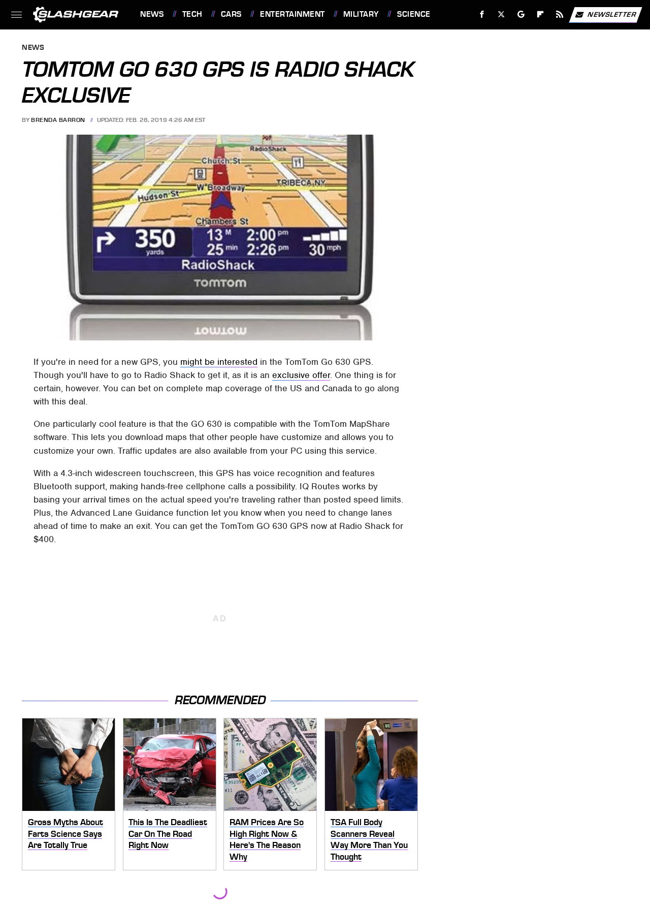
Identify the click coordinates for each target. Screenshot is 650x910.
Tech (192, 14)
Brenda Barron (58, 119)
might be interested (218, 361)
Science (413, 14)
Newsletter (612, 14)
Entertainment (292, 14)
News (152, 14)
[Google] (521, 14)
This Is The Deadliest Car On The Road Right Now (167, 833)
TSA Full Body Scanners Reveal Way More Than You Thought (369, 839)
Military (361, 14)
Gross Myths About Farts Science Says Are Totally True (65, 833)
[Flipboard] (540, 14)
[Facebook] (482, 14)
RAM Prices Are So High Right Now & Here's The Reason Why (267, 839)
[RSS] (559, 14)
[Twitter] (501, 14)
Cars (231, 14)
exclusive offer (301, 375)
